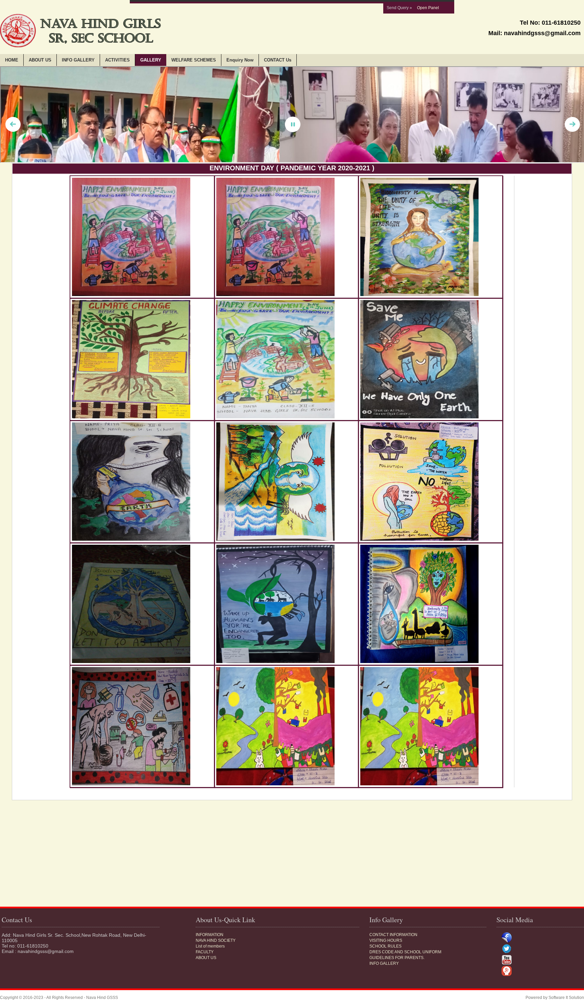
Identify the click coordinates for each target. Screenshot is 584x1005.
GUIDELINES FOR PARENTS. (396, 957)
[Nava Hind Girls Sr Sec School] (142, 237)
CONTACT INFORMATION (393, 934)
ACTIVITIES (117, 60)
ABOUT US (40, 60)
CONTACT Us (277, 60)
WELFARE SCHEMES (193, 60)
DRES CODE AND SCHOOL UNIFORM (405, 952)
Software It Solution (566, 997)
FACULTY (205, 952)
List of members (210, 946)
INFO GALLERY (78, 60)
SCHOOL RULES (385, 946)
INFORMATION (209, 934)
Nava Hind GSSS (102, 997)
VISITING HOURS (385, 940)
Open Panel (428, 7)
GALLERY (150, 60)
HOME (11, 60)
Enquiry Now (239, 60)
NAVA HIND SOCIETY (216, 940)
